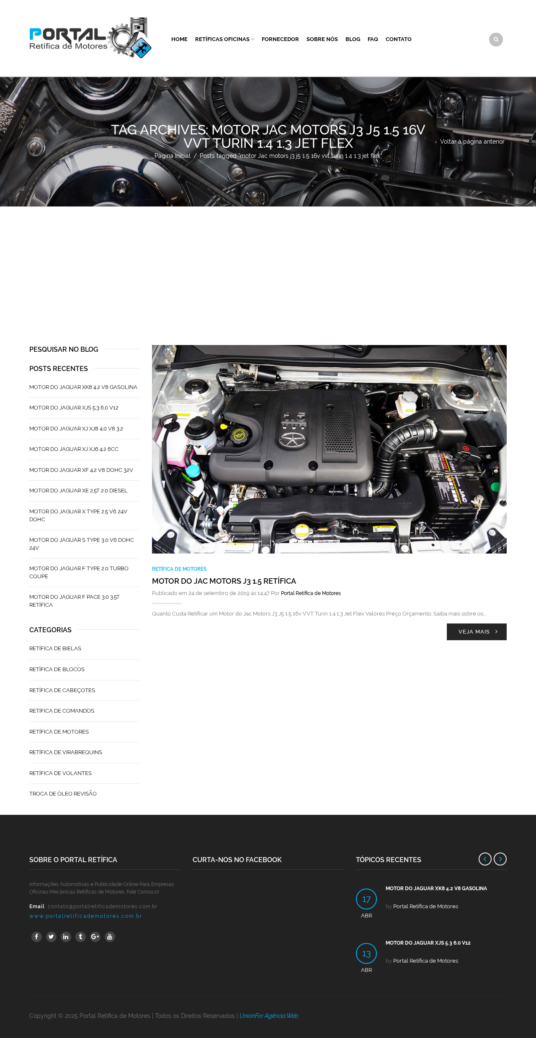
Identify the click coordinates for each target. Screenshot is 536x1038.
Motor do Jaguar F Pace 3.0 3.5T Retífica (74, 601)
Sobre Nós (322, 39)
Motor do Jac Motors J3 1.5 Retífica (224, 581)
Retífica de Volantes (60, 773)
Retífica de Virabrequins (65, 752)
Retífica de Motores (179, 569)
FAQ (373, 39)
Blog (352, 39)
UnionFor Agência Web (269, 1015)
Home (179, 39)
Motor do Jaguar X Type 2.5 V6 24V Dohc (78, 515)
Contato (399, 39)
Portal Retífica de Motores (311, 593)
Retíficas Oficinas (222, 39)
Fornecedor (280, 39)
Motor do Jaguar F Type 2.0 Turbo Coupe (79, 572)
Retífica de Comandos (61, 711)
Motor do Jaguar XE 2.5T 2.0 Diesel (78, 490)
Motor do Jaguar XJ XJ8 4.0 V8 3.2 (76, 428)
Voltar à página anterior (472, 141)
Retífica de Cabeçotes (62, 690)
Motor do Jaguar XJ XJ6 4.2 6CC (74, 449)
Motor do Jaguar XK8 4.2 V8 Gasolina (83, 387)
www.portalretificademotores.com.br (85, 916)
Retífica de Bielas (55, 648)
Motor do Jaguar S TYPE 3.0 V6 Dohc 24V (81, 544)
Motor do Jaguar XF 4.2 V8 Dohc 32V (81, 470)
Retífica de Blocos (57, 669)
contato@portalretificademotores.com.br (102, 906)
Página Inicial (173, 155)
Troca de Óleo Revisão (63, 794)
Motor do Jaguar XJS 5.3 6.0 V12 (74, 407)
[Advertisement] (268, 269)
